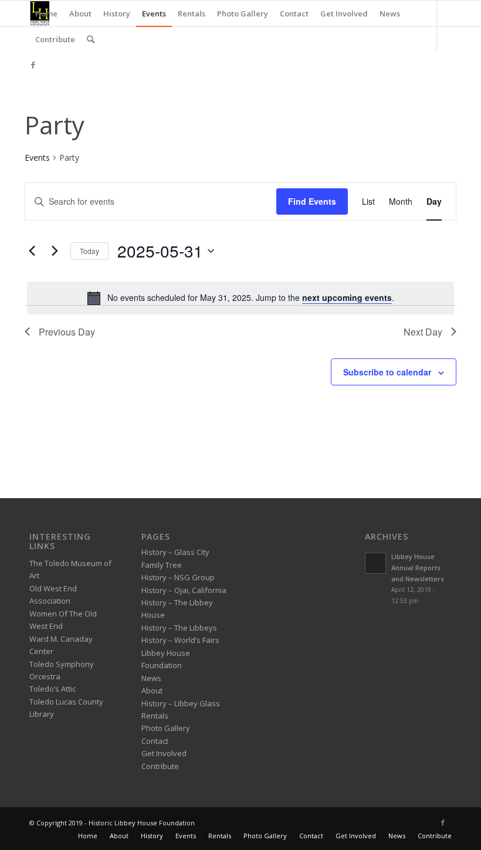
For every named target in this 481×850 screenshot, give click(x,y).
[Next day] (55, 251)
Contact (154, 741)
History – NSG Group (178, 577)
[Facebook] (33, 64)
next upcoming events (347, 297)
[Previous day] (32, 251)
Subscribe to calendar (387, 372)
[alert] (240, 298)
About (151, 690)
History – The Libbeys (179, 627)
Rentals (154, 715)
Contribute (160, 766)
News (151, 678)
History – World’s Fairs (180, 640)
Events (37, 157)
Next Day (423, 331)
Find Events (312, 201)
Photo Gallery (165, 728)
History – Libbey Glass (180, 703)
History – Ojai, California (183, 590)
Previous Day (67, 331)
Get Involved (164, 753)
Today (89, 251)
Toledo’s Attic (52, 688)
